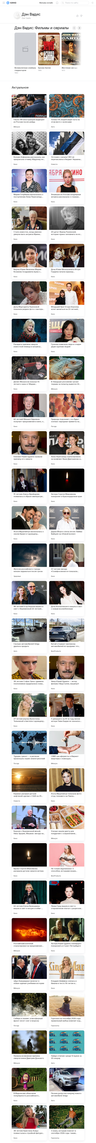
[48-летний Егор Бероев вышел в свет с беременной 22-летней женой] (29, 598)
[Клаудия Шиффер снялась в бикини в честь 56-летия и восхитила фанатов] (66, 973)
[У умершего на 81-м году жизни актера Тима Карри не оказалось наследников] (66, 710)
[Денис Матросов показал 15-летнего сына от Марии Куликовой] (29, 373)
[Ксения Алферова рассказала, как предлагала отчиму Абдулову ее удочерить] (29, 149)
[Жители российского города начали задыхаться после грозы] (29, 561)
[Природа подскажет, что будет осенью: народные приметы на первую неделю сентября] (66, 411)
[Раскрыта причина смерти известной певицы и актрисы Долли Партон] (29, 336)
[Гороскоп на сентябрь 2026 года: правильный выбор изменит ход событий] (66, 1010)
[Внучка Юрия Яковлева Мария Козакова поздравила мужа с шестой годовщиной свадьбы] (29, 261)
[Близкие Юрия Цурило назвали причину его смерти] (29, 448)
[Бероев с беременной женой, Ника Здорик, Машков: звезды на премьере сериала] (29, 823)
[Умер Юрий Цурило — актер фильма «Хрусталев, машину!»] (66, 673)
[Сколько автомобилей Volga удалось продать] (29, 636)
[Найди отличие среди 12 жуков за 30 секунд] (66, 1048)
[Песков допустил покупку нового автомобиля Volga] (66, 1085)
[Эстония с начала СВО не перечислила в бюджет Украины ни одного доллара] (66, 149)
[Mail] (8, 3)
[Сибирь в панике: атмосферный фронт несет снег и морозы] (29, 1010)
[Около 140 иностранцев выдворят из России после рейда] (29, 111)
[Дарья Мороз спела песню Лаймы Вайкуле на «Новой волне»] (66, 523)
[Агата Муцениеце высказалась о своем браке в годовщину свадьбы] (29, 523)
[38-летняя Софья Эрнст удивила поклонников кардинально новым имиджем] (29, 673)
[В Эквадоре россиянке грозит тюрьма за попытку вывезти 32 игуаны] (66, 373)
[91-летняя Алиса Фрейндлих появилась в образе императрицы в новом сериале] (29, 486)
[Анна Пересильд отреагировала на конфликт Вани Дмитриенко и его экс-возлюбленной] (66, 448)
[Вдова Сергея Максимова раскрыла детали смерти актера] (29, 860)
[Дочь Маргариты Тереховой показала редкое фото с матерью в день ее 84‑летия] (29, 298)
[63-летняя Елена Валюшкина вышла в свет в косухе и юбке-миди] (29, 898)
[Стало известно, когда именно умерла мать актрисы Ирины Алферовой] (29, 224)
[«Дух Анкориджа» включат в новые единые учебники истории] (29, 973)
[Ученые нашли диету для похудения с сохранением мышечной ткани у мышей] (66, 823)
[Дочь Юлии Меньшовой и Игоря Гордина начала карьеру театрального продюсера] (66, 261)
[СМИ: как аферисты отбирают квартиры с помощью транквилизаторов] (66, 748)
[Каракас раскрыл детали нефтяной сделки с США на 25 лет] (29, 785)
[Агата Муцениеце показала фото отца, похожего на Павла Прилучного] (66, 785)
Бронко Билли (44, 68)
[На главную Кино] (12, 3)
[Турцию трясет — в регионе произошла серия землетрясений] (29, 748)
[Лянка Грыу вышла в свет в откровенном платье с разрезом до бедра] (66, 898)
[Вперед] (79, 28)
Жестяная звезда (69, 68)
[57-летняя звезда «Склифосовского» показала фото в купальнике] (66, 561)
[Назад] (74, 28)
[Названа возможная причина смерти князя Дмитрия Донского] (29, 1048)
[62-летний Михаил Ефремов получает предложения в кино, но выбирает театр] (29, 411)
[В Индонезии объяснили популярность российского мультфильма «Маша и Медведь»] (29, 1085)
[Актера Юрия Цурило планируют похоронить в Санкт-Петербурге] (66, 935)
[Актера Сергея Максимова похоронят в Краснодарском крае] (66, 486)
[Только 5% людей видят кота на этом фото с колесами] (66, 111)
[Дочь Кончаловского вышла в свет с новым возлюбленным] (66, 598)
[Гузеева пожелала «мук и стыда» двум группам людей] (66, 336)
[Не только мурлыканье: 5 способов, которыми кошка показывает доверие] (66, 860)
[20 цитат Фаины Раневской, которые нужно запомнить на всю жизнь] (66, 224)
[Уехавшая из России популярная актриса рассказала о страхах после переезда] (66, 186)
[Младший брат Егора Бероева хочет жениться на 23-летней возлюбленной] (66, 298)
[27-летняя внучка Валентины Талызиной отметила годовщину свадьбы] (29, 710)
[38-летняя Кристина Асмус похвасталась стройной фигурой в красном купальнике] (29, 1122)
